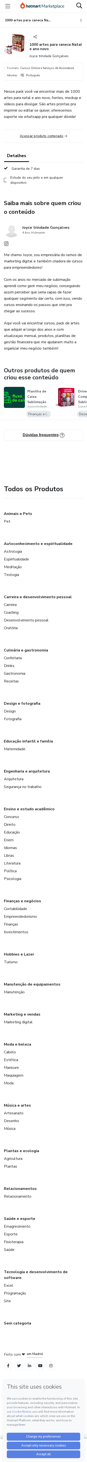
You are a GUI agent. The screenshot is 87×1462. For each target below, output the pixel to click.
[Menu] (8, 6)
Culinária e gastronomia (26, 650)
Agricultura (13, 1158)
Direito (9, 824)
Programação (15, 1293)
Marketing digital (18, 1022)
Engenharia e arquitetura (27, 771)
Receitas (11, 681)
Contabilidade (15, 908)
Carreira (10, 604)
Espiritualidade (16, 559)
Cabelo (10, 1052)
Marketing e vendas (22, 1014)
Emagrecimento (17, 1226)
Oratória (11, 628)
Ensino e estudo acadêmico (29, 809)
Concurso (11, 816)
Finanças (11, 924)
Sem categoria (17, 1323)
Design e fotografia (22, 703)
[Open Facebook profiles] (8, 1365)
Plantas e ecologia (21, 1151)
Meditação (13, 567)
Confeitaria (13, 658)
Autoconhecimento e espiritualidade (38, 543)
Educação (12, 832)
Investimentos (16, 932)
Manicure (11, 1067)
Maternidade (14, 749)
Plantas (10, 1166)
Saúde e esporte (19, 1218)
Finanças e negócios (22, 901)
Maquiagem (13, 1075)
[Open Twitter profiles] (19, 1365)
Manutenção (14, 992)
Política (10, 871)
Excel (8, 1285)
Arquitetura (13, 779)
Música (9, 1128)
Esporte (11, 1234)
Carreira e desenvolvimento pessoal (38, 597)
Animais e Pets (18, 513)
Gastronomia (14, 673)
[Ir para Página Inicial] (42, 6)
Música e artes (17, 1105)
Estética (11, 1060)
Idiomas (10, 847)
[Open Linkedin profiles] (29, 1365)
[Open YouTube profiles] (40, 1365)
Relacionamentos (20, 1188)
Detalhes (16, 156)
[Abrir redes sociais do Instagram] (6, 245)
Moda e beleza (17, 1044)
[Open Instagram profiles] (51, 1365)
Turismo (11, 962)
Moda (9, 1083)
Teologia (11, 574)
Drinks (9, 665)
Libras (9, 855)
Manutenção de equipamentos (32, 984)
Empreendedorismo (20, 916)
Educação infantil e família (28, 741)
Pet (7, 521)
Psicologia (12, 878)
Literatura (12, 863)
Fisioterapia (13, 1242)
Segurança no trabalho (23, 786)
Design (10, 711)
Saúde (9, 1249)
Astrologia (13, 551)
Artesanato (13, 1113)
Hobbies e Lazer (19, 954)
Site (7, 1301)
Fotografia (13, 719)
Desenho (11, 1121)
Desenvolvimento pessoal (26, 620)
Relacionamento (17, 1196)
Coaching (11, 612)
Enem (9, 840)
